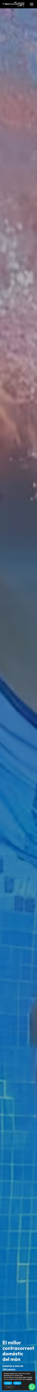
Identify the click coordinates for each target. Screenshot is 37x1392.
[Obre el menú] (32, 4)
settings (29, 1379)
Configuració (9, 1387)
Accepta (8, 1383)
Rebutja (17, 1383)
